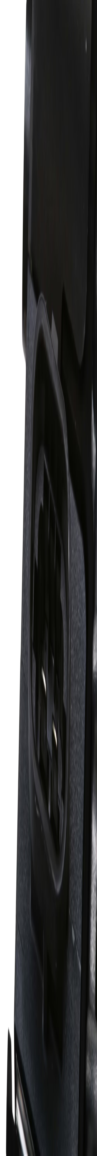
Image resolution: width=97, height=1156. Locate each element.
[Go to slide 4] (7, 321)
